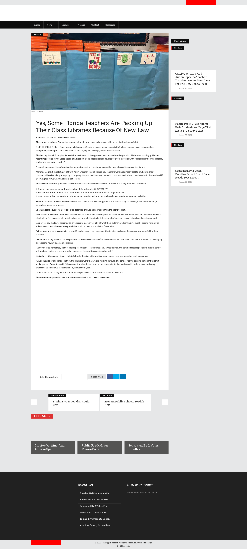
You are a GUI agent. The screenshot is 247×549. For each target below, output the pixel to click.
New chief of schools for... (94, 512)
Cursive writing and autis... (95, 493)
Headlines (37, 34)
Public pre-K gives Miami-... (95, 499)
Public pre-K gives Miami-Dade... (94, 447)
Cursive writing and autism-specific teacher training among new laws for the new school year (193, 79)
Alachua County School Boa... (95, 525)
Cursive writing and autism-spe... (50, 447)
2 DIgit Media (125, 546)
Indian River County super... (95, 518)
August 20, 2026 (185, 88)
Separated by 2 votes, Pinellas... (143, 447)
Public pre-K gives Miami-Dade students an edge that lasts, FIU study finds (193, 127)
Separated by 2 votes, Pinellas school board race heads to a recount (192, 174)
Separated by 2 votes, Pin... (94, 506)
